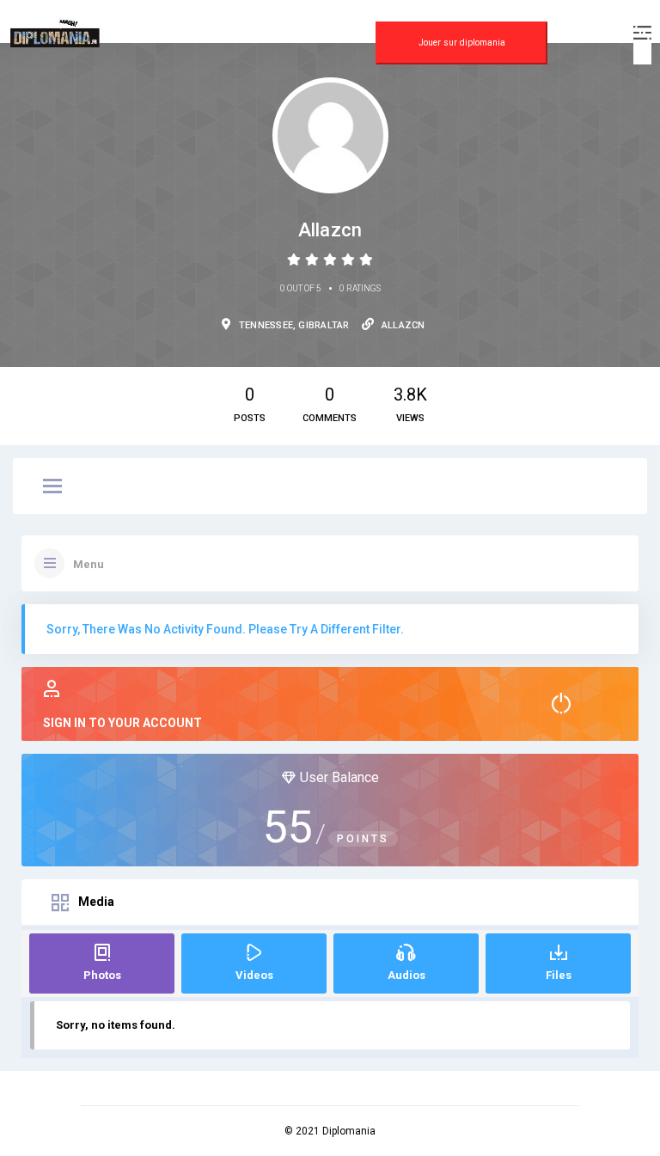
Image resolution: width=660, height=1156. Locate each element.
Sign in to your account (122, 723)
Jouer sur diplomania (462, 42)
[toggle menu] (52, 487)
